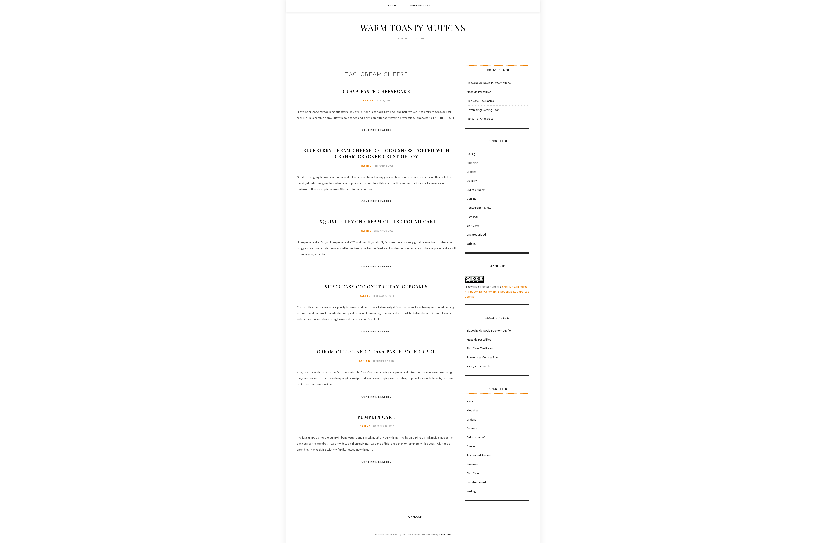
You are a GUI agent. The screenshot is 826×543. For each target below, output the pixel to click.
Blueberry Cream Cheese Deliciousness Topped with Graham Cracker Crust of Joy (376, 153)
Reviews (472, 217)
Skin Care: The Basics (480, 101)
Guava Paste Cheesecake (376, 91)
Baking (368, 100)
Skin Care (473, 226)
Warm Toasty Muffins (412, 27)
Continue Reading (376, 130)
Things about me (419, 5)
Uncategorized (476, 234)
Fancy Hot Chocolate (480, 119)
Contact (394, 5)
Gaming (471, 198)
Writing (471, 243)
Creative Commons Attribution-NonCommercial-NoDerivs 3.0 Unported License (497, 291)
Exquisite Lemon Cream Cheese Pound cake (376, 221)
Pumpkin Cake (376, 417)
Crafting (472, 172)
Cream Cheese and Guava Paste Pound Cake (376, 352)
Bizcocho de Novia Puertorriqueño (489, 83)
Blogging (472, 163)
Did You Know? (476, 190)
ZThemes (445, 534)
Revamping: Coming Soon (483, 110)
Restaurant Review (479, 208)
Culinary (472, 181)
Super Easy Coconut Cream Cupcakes (376, 286)
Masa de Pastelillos (479, 92)
